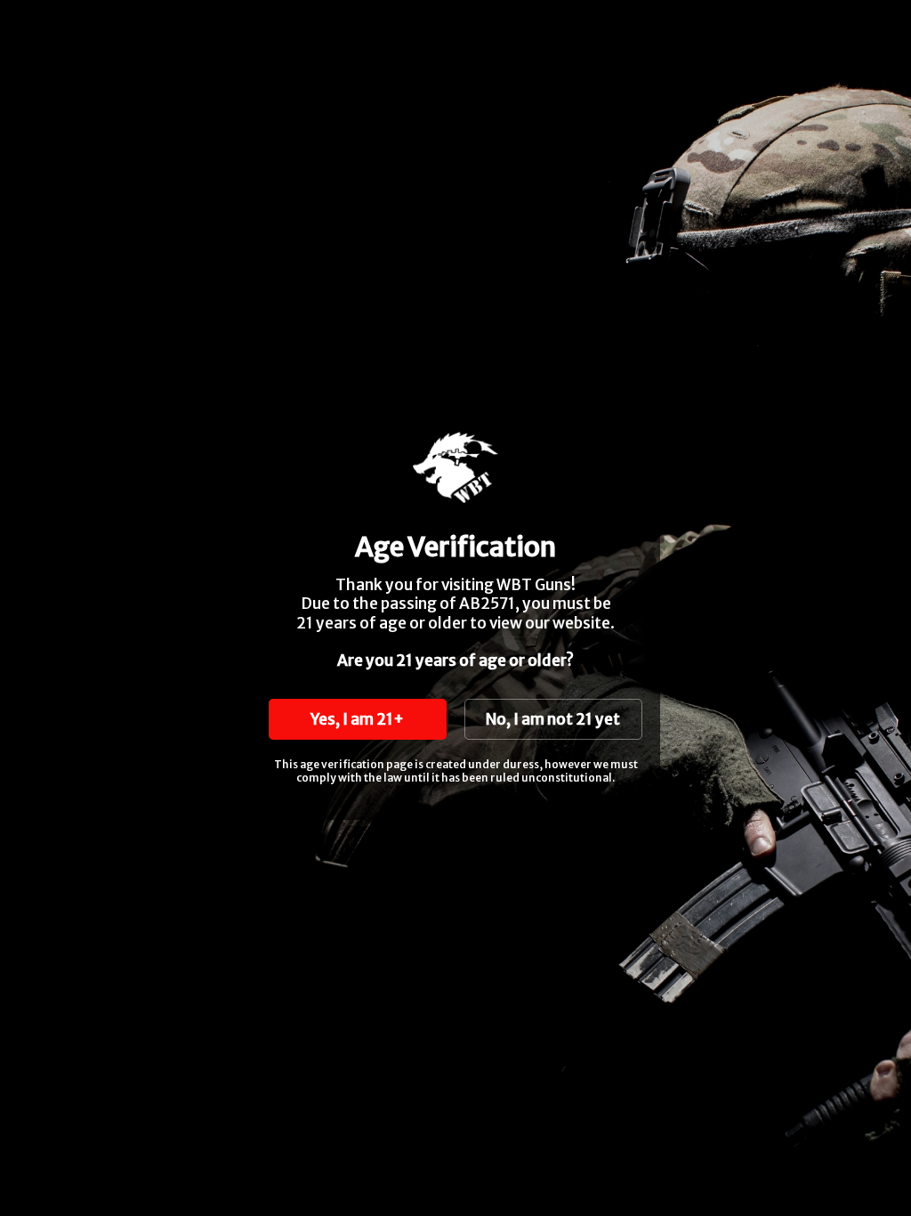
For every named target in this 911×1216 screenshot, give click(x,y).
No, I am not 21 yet (553, 719)
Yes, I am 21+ (357, 719)
